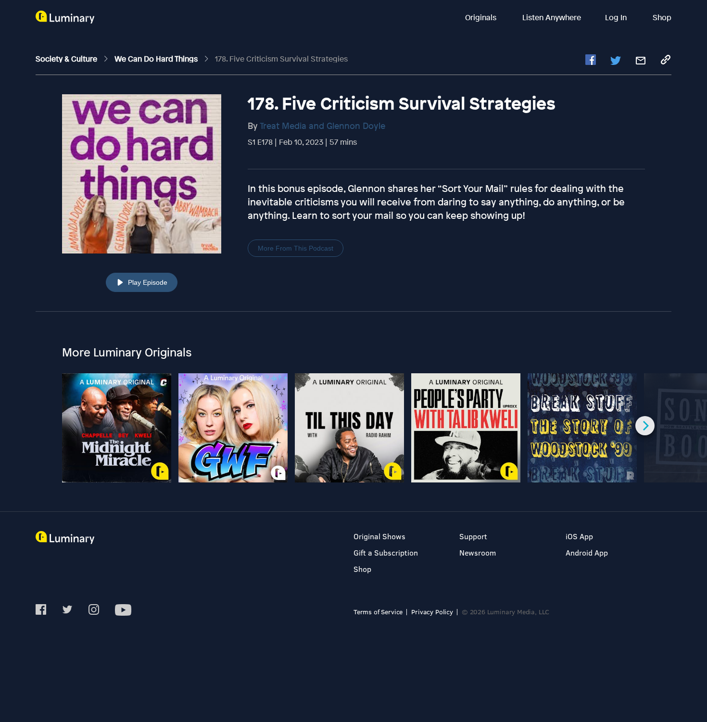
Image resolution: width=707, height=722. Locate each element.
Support (473, 536)
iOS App (579, 536)
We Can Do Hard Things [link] (157, 58)
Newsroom (477, 552)
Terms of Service (378, 611)
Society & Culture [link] (67, 58)
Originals (481, 17)
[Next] (645, 425)
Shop (662, 17)
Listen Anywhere (551, 17)
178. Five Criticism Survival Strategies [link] (281, 58)
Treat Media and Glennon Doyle (322, 125)
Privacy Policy (432, 611)
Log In (617, 17)
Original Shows (379, 536)
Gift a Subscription (386, 552)
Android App (587, 552)
